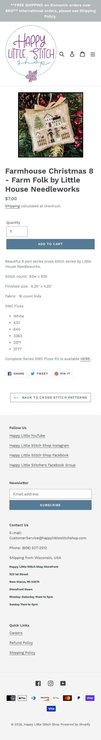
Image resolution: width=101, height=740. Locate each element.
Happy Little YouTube (27, 435)
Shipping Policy (22, 653)
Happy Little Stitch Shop (41, 724)
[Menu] (93, 54)
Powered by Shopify (75, 724)
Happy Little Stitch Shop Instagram (39, 445)
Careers (16, 633)
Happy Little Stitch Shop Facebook (39, 455)
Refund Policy (21, 643)
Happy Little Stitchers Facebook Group (42, 465)
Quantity (13, 222)
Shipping (12, 206)
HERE (85, 359)
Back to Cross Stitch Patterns (54, 397)
